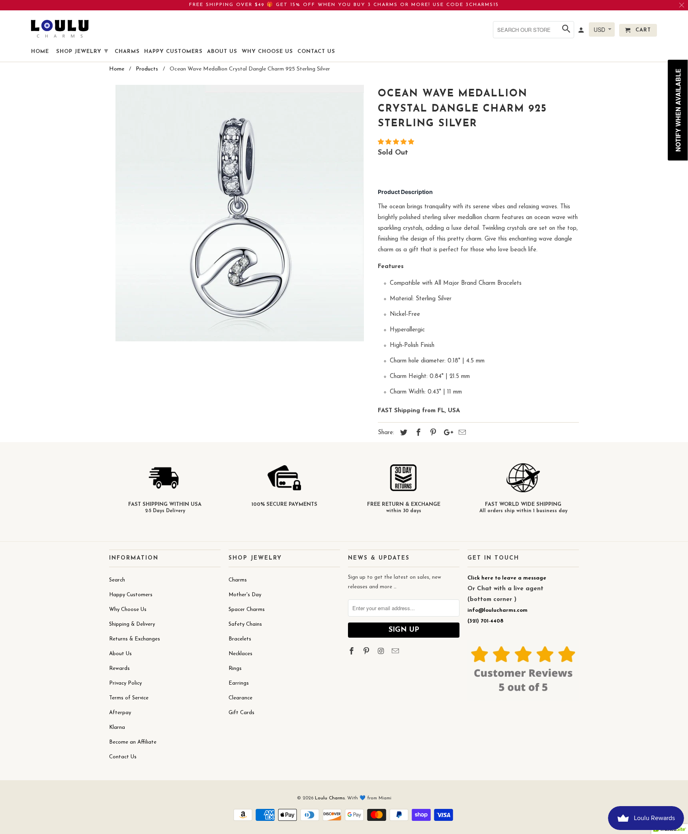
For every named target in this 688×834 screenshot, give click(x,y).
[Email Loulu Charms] (396, 652)
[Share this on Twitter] (402, 433)
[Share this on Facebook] (417, 433)
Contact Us (123, 757)
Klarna (117, 727)
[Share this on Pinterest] (432, 433)
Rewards (119, 668)
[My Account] (582, 32)
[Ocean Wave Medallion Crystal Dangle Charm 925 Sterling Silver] (239, 213)
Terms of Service (129, 698)
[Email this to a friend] (461, 433)
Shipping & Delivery (132, 624)
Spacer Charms (247, 609)
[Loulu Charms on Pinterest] (367, 652)
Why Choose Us (128, 609)
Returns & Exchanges (134, 639)
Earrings (239, 683)
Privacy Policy (125, 683)
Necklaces (240, 653)
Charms (238, 580)
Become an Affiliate (132, 742)
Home (40, 51)
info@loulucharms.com (497, 610)
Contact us (316, 51)
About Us (120, 653)
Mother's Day (245, 594)
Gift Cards (241, 712)
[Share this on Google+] (446, 433)
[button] (397, 142)
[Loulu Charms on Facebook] (352, 652)
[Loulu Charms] (60, 28)
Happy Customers (130, 594)
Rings (235, 668)
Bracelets (240, 639)
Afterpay (120, 712)
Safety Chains (245, 624)
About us (222, 51)
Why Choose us (267, 51)
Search (117, 580)
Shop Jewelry (82, 51)
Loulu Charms (330, 798)
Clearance (240, 698)
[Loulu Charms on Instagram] (381, 652)
